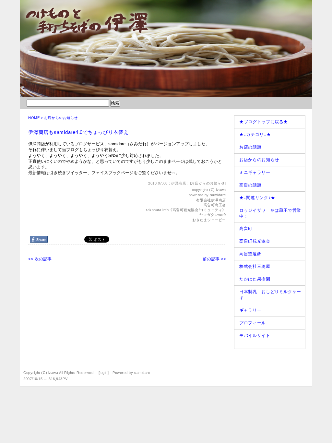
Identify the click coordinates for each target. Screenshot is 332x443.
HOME (34, 118)
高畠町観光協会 (254, 241)
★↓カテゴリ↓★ (255, 134)
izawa (221, 190)
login (104, 373)
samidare (218, 195)
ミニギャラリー (254, 172)
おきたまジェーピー (209, 220)
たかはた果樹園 (254, 279)
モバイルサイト (254, 335)
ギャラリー (250, 310)
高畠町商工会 (215, 205)
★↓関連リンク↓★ (257, 197)
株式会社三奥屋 (254, 266)
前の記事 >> (214, 259)
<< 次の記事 (40, 259)
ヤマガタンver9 (212, 215)
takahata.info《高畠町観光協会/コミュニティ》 (186, 210)
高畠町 (246, 228)
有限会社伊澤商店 (211, 200)
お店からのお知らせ (61, 118)
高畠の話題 (250, 185)
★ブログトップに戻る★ (263, 121)
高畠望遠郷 (250, 253)
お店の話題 (250, 147)
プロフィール (252, 322)
